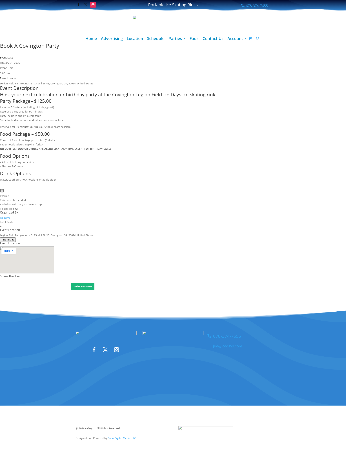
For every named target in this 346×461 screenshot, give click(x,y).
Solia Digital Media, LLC (122, 438)
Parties (175, 39)
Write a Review (83, 286)
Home (91, 39)
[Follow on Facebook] (78, 5)
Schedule (156, 39)
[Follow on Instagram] (93, 5)
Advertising (112, 39)
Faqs (194, 39)
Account (235, 39)
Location (135, 39)
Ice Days (5, 217)
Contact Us (213, 39)
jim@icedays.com (227, 346)
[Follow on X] (86, 5)
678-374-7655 (257, 5)
